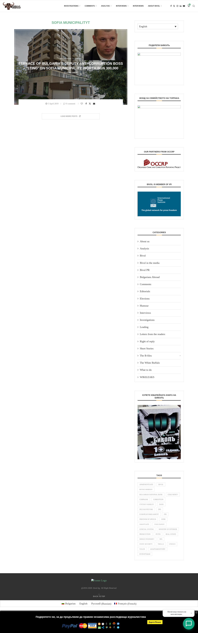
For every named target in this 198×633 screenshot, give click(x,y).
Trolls (161, 544)
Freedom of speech (147, 519)
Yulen (142, 549)
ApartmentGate (146, 484)
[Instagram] (177, 6)
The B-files (146, 355)
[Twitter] (174, 6)
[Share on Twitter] (90, 103)
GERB (163, 519)
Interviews (121, 6)
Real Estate (171, 534)
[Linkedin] (180, 6)
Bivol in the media (149, 262)
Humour (144, 305)
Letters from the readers (152, 334)
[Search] (193, 6)
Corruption (158, 499)
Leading (144, 327)
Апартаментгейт (157, 549)
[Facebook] (171, 6)
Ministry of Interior (168, 529)
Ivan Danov (159, 524)
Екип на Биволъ (70, 73)
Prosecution (144, 534)
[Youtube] (184, 6)
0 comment (70, 104)
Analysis (105, 6)
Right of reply (147, 341)
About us (144, 241)
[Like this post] (82, 104)
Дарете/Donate (155, 622)
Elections (145, 298)
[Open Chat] (189, 624)
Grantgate (144, 524)
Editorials (145, 291)
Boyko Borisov (145, 489)
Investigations (71, 6)
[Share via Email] (94, 104)
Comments (90, 6)
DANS (161, 504)
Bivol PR (145, 270)
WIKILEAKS (147, 377)
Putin (158, 534)
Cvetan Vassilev (146, 504)
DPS (159, 509)
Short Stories (147, 348)
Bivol (143, 255)
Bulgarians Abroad (150, 277)
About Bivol (154, 6)
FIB (165, 514)
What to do (146, 369)
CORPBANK (143, 499)
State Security (145, 544)
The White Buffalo (150, 362)
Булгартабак (144, 554)
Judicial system (146, 529)
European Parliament (149, 514)
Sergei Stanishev (146, 539)
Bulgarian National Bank (150, 494)
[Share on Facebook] (86, 104)
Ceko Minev (173, 494)
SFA (161, 539)
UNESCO (172, 544)
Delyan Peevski (146, 509)
